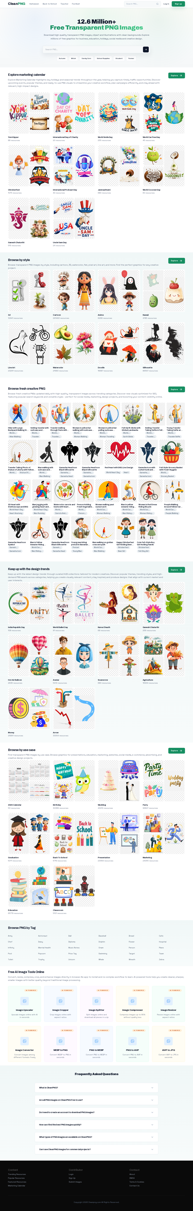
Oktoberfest (14, 190)
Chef (10, 942)
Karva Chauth (104, 627)
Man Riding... (128, 513)
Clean (16, 4)
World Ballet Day (60, 627)
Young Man (77, 551)
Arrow (55, 733)
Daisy (40, 942)
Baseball (102, 936)
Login (71, 1174)
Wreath (132, 959)
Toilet (10, 959)
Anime (101, 315)
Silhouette (147, 368)
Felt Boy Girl (143, 551)
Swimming (103, 953)
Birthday (57, 805)
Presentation (104, 858)
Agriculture (148, 680)
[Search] (157, 4)
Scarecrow (103, 680)
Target (132, 953)
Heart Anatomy (16, 513)
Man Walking (45, 476)
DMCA (132, 1178)
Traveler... (56, 436)
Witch (73, 58)
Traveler (35, 436)
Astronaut (42, 936)
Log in (166, 4)
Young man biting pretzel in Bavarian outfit (79, 544)
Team (161, 953)
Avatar (56, 680)
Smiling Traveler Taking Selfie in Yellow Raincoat (155, 430)
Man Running (39, 513)
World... (13, 433)
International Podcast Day (65, 190)
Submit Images (75, 1182)
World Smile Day (105, 137)
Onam (101, 947)
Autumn (62, 58)
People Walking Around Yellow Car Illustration (172, 507)
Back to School (50, 4)
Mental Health (44, 947)
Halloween (34, 4)
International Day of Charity (65, 137)
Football (76, 4)
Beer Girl (121, 551)
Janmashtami (104, 190)
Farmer (131, 58)
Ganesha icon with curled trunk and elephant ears (146, 470)
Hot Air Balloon (15, 680)
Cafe (161, 936)
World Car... (101, 509)
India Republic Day (16, 627)
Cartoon (57, 315)
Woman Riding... (146, 513)
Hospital (162, 942)
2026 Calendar (14, 805)
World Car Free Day (151, 137)
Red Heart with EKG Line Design (119, 468)
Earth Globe (128, 436)
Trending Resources (17, 1174)
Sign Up (72, 1178)
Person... (82, 513)
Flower (132, 942)
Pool (10, 953)
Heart (126, 472)
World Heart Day (113, 472)
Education (12, 910)
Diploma (71, 942)
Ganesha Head (67, 476)
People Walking (172, 513)
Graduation (13, 858)
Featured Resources (17, 1182)
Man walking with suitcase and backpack (45, 470)
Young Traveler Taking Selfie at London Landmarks (175, 430)
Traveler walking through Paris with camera (58, 430)
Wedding (102, 805)
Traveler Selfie (174, 436)
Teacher (64, 4)
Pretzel (76, 547)
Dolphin (102, 942)
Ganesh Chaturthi (16, 242)
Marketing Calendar (16, 1185)
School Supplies (103, 58)
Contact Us (134, 1185)
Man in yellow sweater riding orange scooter (128, 507)
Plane (161, 947)
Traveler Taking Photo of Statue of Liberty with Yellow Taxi (20, 470)
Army (10, 936)
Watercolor (58, 368)
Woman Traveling (107, 436)
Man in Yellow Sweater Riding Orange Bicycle (37, 544)
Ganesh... (13, 547)
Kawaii (146, 315)
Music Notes (74, 947)
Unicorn (71, 959)
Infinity (11, 947)
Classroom (58, 910)
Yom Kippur (13, 137)
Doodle (101, 368)
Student (119, 58)
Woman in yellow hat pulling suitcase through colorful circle (108, 430)
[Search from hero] (146, 49)
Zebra (161, 959)
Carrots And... (61, 513)
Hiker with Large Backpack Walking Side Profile (18, 430)
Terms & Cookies (136, 1182)
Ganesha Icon (89, 476)
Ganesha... (65, 472)
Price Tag (72, 953)
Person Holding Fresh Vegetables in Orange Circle (85, 507)
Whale (101, 959)
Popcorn (42, 953)
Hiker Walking (15, 436)
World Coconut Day (151, 190)
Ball (69, 936)
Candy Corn (86, 58)
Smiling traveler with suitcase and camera (39, 430)
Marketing (147, 858)
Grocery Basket (167, 476)
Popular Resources (16, 1178)
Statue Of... (25, 472)
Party (145, 805)
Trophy (41, 959)
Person (132, 947)
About (132, 1174)
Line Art (11, 368)
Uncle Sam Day (59, 242)
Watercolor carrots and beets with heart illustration (64, 507)
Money (11, 733)
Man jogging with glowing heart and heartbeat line (40, 507)
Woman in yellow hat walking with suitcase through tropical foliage (83, 430)
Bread (131, 936)
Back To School (60, 858)
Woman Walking (80, 436)
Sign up (178, 4)
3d (9, 315)
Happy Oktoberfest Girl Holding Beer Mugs (125, 544)
